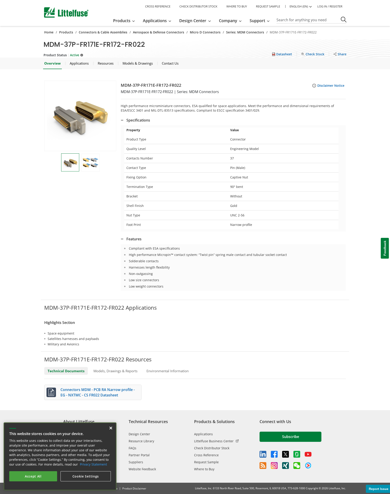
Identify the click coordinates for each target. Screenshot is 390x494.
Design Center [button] (192, 20)
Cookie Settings (85, 476)
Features (134, 238)
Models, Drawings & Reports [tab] (115, 371)
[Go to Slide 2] (90, 163)
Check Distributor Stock (211, 448)
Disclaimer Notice (330, 85)
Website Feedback (142, 469)
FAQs (132, 448)
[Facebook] (274, 454)
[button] (80, 116)
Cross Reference (206, 455)
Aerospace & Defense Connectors (158, 32)
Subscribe (290, 436)
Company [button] (228, 20)
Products (66, 32)
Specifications (138, 120)
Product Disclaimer (134, 488)
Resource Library (141, 441)
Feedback (385, 248)
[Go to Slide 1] (70, 162)
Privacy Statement (93, 464)
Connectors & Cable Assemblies (103, 32)
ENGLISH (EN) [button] (299, 6)
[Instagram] (274, 465)
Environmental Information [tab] (167, 371)
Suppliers (136, 462)
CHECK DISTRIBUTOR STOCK (198, 6)
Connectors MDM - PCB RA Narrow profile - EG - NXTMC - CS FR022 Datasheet (97, 392)
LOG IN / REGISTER (329, 6)
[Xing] (285, 465)
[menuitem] (125, 20)
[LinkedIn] (263, 454)
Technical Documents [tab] (66, 371)
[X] (285, 454)
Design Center (139, 434)
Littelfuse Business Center (214, 441)
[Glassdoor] (296, 454)
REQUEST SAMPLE (268, 6)
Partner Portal (139, 455)
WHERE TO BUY (236, 6)
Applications (203, 434)
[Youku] (308, 465)
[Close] (111, 428)
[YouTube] (308, 454)
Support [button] (257, 20)
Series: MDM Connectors (245, 32)
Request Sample (206, 462)
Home (48, 32)
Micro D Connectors (205, 32)
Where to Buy (204, 469)
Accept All (33, 476)
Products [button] (121, 20)
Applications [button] (155, 20)
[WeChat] (296, 465)
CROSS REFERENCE (157, 6)
